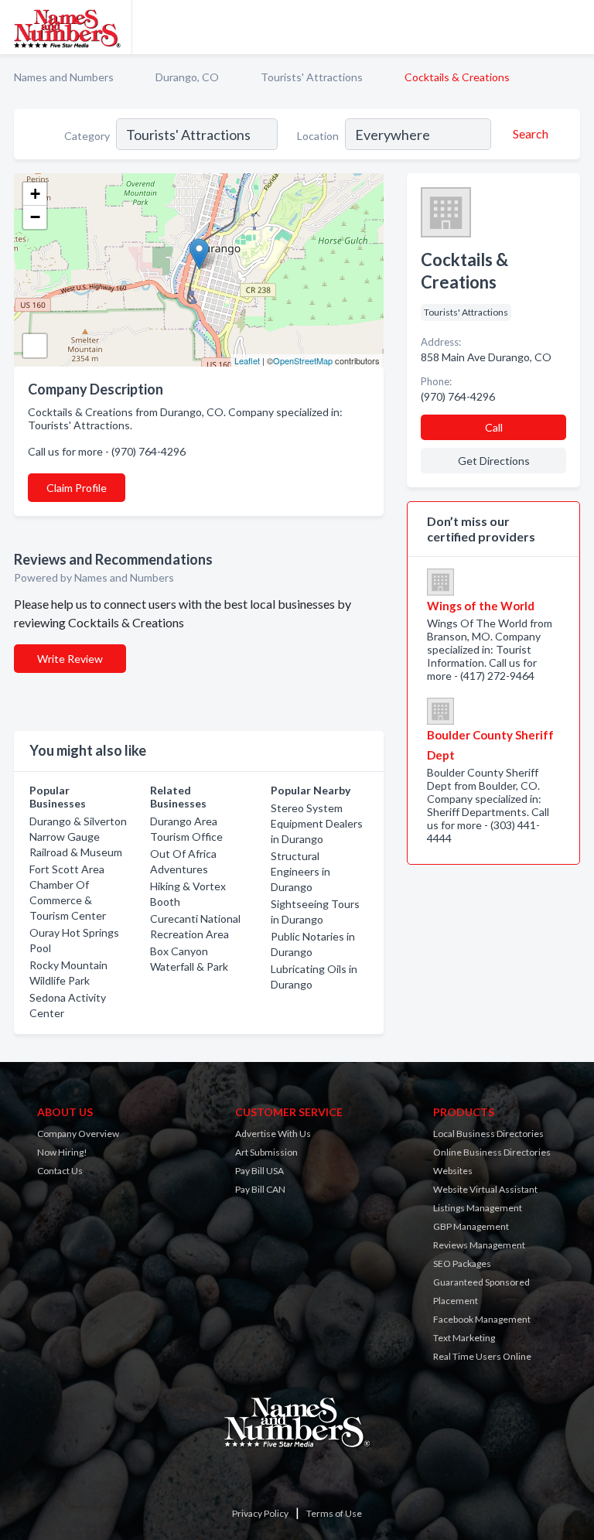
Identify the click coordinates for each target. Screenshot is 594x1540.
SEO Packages (462, 1263)
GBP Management (471, 1226)
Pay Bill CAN (260, 1189)
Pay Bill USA (259, 1170)
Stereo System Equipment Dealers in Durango (317, 823)
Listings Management (477, 1208)
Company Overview (78, 1133)
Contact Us (60, 1170)
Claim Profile (76, 487)
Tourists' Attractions (312, 77)
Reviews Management (479, 1245)
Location (318, 135)
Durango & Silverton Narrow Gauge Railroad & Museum (78, 836)
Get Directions (494, 460)
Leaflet (247, 360)
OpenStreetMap (303, 360)
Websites (453, 1170)
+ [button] (35, 193)
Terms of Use (334, 1513)
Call (494, 427)
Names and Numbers (64, 77)
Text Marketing (464, 1338)
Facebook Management (482, 1319)
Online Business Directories (492, 1152)
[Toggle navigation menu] (573, 27)
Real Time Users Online (482, 1356)
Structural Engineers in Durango (300, 871)
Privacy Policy (260, 1513)
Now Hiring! (62, 1152)
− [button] (35, 217)
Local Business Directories (488, 1133)
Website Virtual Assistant (485, 1189)
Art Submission (266, 1152)
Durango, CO (187, 77)
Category (87, 135)
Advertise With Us (273, 1133)
